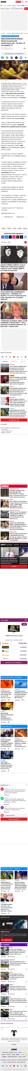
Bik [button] (5, 1027)
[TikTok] (21, 237)
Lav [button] (15, 1027)
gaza (14, 228)
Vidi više (14, 1044)
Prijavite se (7, 940)
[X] (10, 237)
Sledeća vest (20, 216)
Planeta (8, 33)
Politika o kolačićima (22, 1060)
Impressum (14, 1060)
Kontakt (8, 1060)
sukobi (20, 228)
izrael (3, 228)
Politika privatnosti (11, 1062)
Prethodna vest (8, 216)
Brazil (25, 228)
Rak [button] (12, 1027)
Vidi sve (14, 566)
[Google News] (25, 237)
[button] (25, 48)
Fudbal (9, 228)
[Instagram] (14, 237)
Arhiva (4, 1062)
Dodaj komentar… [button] (10, 815)
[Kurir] (3, 2)
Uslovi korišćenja (21, 1062)
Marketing (3, 1060)
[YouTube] (17, 237)
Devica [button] (18, 1027)
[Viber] (2, 237)
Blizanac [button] (8, 1027)
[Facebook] (6, 237)
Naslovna (3, 33)
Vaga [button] (22, 1027)
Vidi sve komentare (14, 819)
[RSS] (22, 357)
